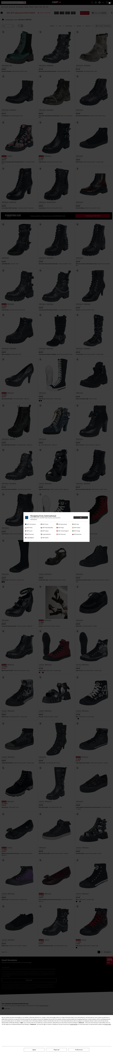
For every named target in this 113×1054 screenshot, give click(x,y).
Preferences (79, 1050)
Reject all (56, 1049)
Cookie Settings (73, 1024)
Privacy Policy (107, 1024)
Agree (34, 1049)
